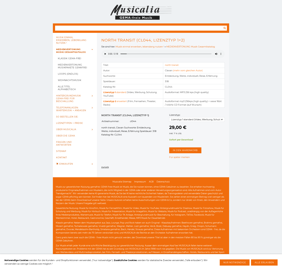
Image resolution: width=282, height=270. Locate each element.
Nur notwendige (234, 262)
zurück (105, 167)
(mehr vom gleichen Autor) (188, 70)
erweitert (115, 101)
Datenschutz (163, 181)
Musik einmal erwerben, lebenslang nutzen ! (140, 46)
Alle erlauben (264, 262)
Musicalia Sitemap (122, 181)
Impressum (140, 181)
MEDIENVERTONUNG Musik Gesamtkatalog (190, 46)
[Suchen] (225, 28)
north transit (172, 65)
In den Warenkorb (185, 150)
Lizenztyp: (174, 115)
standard (115, 92)
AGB (151, 181)
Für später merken (179, 157)
